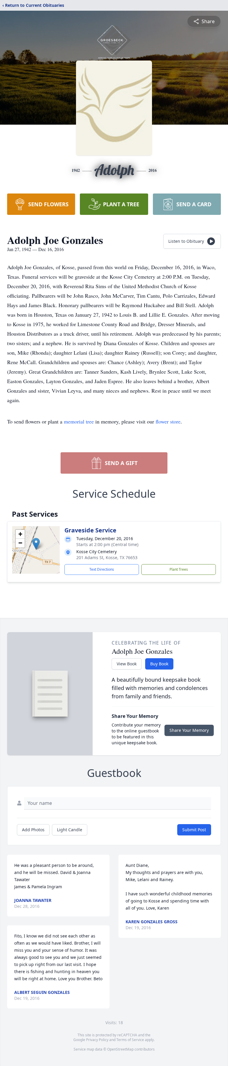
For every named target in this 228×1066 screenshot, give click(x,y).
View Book (127, 664)
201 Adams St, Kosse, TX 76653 (106, 557)
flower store (168, 421)
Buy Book (159, 664)
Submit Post (194, 829)
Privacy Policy (97, 1039)
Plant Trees (179, 569)
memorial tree (79, 421)
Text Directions (101, 569)
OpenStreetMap (120, 1049)
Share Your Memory (189, 730)
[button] (36, 544)
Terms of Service (130, 1039)
